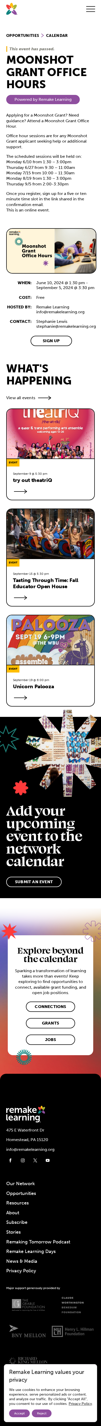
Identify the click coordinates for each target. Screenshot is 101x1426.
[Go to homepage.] (11, 9)
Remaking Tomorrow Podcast (38, 1242)
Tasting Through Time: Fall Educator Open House (46, 583)
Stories (13, 1232)
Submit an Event (34, 881)
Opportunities (22, 35)
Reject (41, 1413)
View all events (20, 397)
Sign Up (51, 340)
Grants (50, 1023)
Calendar (57, 35)
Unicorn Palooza (33, 686)
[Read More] (19, 491)
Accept (19, 1413)
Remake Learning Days (31, 1251)
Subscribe (16, 1222)
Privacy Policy (21, 1271)
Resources (17, 1203)
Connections (50, 1006)
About (12, 1213)
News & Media (21, 1261)
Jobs (50, 1039)
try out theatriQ (32, 480)
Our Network (20, 1183)
